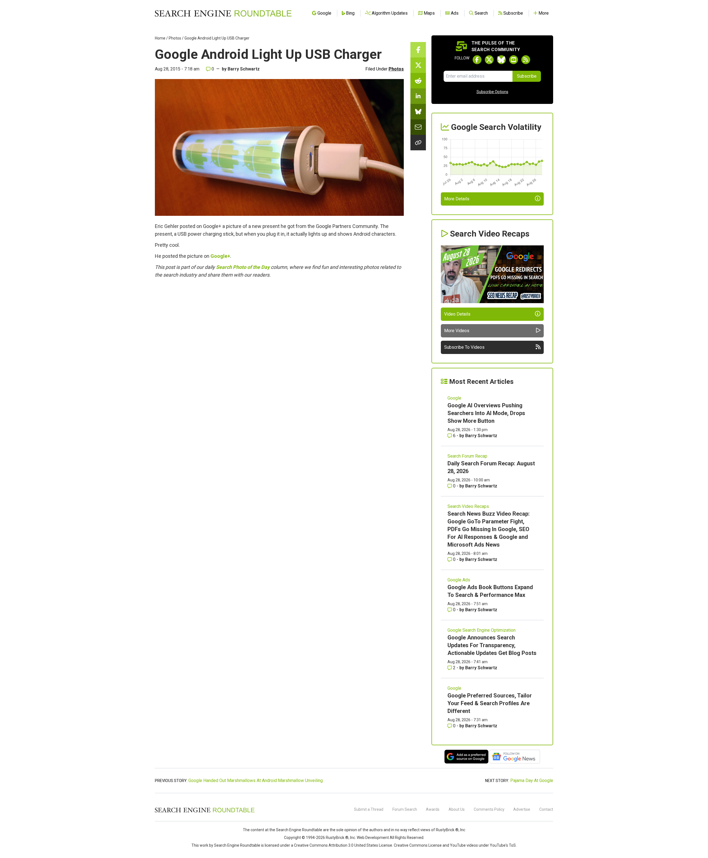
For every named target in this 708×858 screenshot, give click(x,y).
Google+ (220, 256)
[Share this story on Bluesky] (418, 111)
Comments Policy (489, 809)
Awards (432, 809)
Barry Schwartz (244, 69)
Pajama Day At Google (531, 780)
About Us (457, 809)
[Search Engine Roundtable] (204, 812)
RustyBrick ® (337, 837)
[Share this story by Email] (418, 127)
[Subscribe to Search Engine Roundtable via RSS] (525, 59)
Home (160, 38)
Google (454, 398)
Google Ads (458, 580)
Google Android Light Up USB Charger (216, 38)
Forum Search (404, 809)
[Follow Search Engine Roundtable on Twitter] (489, 59)
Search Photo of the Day (243, 267)
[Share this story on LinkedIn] (418, 96)
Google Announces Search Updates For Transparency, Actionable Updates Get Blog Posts (492, 645)
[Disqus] (279, 358)
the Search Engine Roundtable (296, 830)
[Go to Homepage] (223, 13)
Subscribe (527, 76)
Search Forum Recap (467, 456)
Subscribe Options (492, 92)
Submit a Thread (368, 809)
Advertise (521, 809)
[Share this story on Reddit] (418, 80)
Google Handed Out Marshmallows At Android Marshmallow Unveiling (255, 780)
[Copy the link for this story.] (418, 142)
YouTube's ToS (503, 845)
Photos (175, 38)
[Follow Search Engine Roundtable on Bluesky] (501, 59)
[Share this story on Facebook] (418, 49)
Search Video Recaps (468, 506)
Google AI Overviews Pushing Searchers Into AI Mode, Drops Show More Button (486, 413)
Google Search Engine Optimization (481, 630)
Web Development (373, 837)
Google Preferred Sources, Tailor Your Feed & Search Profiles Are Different (489, 703)
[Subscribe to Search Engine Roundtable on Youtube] (513, 59)
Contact (546, 809)
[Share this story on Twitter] (418, 65)
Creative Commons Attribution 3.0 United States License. (343, 845)
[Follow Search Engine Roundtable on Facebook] (477, 59)
